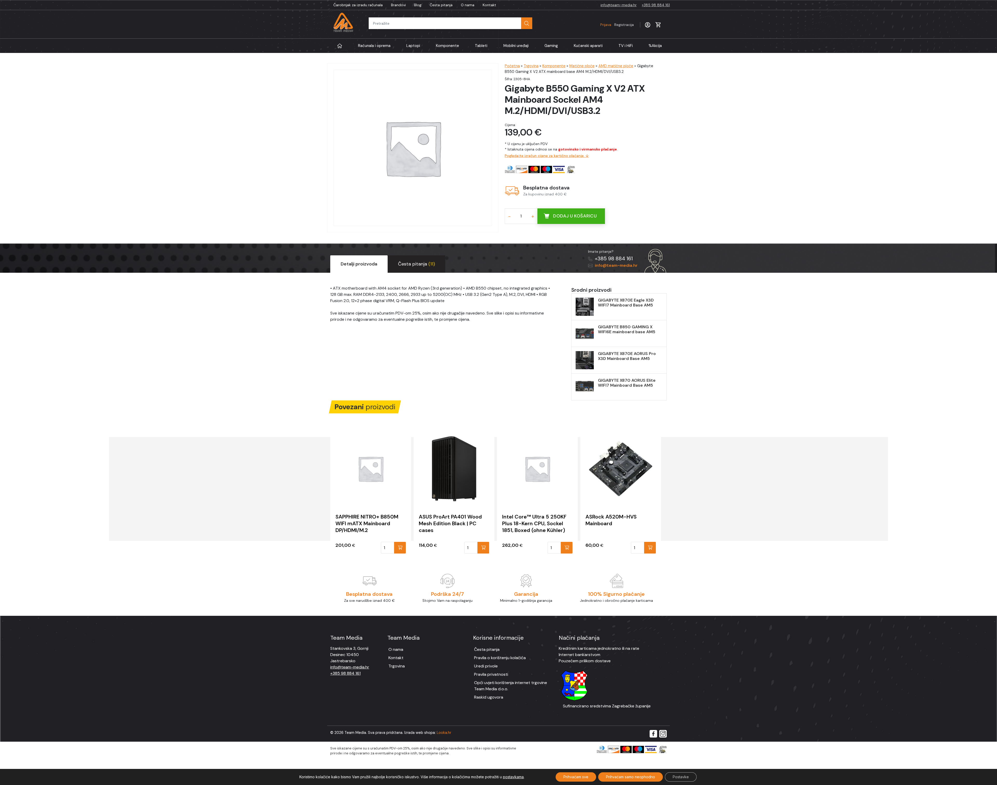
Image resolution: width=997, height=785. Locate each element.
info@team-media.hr (619, 5)
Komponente (447, 45)
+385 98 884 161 (656, 5)
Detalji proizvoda (359, 264)
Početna (512, 66)
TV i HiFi (625, 45)
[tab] (359, 264)
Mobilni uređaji (516, 45)
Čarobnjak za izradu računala (358, 5)
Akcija (655, 45)
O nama (467, 5)
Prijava (617, 24)
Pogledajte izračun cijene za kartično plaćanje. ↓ (547, 155)
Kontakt (489, 5)
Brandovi (398, 5)
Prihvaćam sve (575, 777)
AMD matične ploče (615, 66)
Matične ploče (582, 66)
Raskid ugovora (488, 697)
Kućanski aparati (588, 45)
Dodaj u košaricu (575, 216)
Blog (417, 5)
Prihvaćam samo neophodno (630, 777)
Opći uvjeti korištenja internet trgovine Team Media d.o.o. (510, 686)
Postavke (681, 777)
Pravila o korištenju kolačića (500, 657)
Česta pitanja (441, 5)
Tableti (481, 45)
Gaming (551, 45)
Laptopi (413, 45)
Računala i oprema (374, 45)
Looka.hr (444, 732)
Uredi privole (486, 666)
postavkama (513, 777)
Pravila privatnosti (491, 674)
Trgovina (531, 66)
